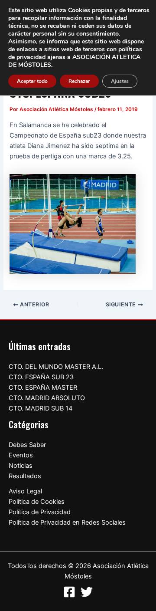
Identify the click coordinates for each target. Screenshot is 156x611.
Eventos (21, 455)
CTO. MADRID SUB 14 (40, 408)
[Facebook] (69, 592)
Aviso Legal (25, 491)
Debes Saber (27, 445)
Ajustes (120, 81)
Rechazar (79, 81)
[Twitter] (87, 592)
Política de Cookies (37, 502)
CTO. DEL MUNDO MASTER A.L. (56, 367)
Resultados (25, 476)
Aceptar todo (32, 81)
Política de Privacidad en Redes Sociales (67, 522)
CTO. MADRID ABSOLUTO (47, 398)
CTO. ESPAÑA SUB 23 (41, 377)
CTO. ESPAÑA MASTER (43, 387)
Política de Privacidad (40, 512)
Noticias (20, 466)
